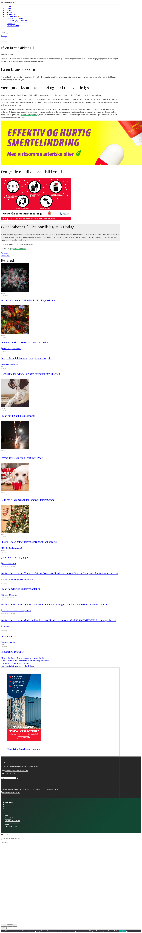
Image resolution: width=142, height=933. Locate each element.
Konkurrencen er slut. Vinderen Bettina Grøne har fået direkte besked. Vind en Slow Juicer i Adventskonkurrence (59, 573)
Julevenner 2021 (9, 635)
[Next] (5, 928)
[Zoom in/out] (14, 925)
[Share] (5, 925)
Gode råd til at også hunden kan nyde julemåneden (27, 499)
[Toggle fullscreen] (9, 925)
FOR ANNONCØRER (13, 26)
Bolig (9, 10)
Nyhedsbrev (11, 24)
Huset (9, 6)
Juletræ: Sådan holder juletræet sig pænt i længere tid (29, 541)
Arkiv (7, 815)
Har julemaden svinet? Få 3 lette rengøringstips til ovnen (30, 373)
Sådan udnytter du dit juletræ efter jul (20, 588)
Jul (1, 39)
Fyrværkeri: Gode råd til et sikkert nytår (22, 457)
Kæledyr (4, 408)
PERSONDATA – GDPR (11, 826)
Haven (9, 8)
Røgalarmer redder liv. (18, 249)
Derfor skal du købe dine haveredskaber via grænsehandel (25, 661)
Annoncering (9, 817)
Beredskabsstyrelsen (29, 115)
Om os (7, 824)
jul (1, 253)
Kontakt (8, 819)
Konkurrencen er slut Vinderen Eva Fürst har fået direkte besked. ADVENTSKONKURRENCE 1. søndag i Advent (58, 620)
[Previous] (2, 928)
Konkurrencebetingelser (18, 20)
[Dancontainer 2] (24, 740)
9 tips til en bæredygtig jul (14, 557)
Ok (121, 931)
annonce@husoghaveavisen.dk (16, 771)
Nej (124, 931)
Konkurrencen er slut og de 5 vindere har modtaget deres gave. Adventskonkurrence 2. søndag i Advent (54, 604)
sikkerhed (6, 253)
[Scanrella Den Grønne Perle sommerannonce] (23, 749)
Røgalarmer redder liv (12, 651)
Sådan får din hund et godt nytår (18, 415)
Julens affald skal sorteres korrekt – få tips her (25, 342)
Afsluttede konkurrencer (18, 22)
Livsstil (9, 12)
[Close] (2, 925)
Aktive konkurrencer (16, 18)
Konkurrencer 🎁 (13, 16)
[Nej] (127, 931)
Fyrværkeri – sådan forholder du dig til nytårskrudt (28, 300)
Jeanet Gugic (4, 38)
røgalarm (3, 253)
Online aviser (14, 823)
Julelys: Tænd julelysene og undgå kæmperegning (27, 358)
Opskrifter (11, 14)
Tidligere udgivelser (12, 821)
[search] (17, 778)
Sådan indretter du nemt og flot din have (17, 666)
